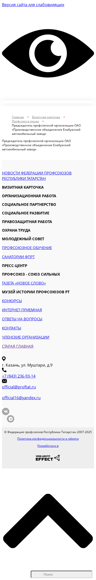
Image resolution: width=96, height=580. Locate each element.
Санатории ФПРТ (18, 256)
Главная (18, 117)
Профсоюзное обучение (27, 247)
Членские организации (25, 337)
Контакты (11, 327)
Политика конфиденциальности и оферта (48, 439)
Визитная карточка (46, 117)
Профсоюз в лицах (25, 121)
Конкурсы (12, 300)
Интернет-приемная (22, 309)
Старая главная (17, 346)
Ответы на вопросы (22, 318)
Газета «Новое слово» (24, 283)
